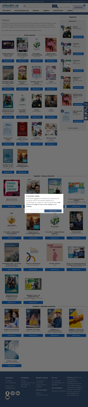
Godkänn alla (53, 211)
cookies (36, 198)
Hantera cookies (35, 211)
